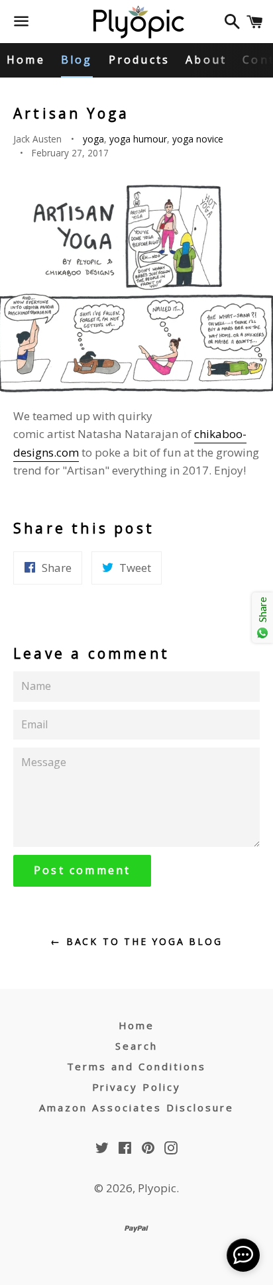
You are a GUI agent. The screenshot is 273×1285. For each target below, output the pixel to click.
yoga (93, 139)
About (206, 59)
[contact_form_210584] (243, 1255)
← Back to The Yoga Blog (136, 941)
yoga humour (138, 139)
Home (26, 59)
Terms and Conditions (137, 1066)
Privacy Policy (137, 1086)
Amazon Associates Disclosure (136, 1107)
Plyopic (157, 1188)
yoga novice (197, 139)
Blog (77, 59)
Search (136, 1045)
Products (139, 59)
